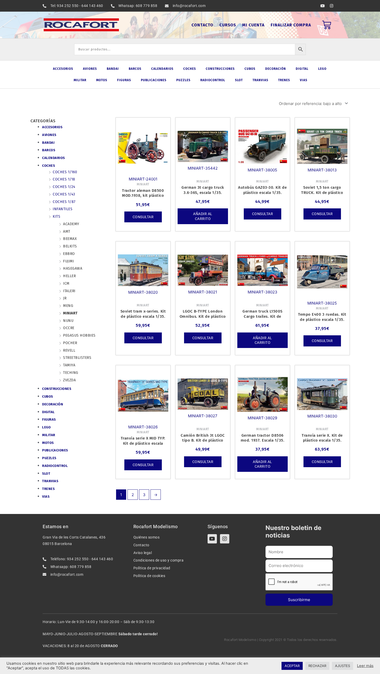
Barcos (135, 69)
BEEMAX (70, 239)
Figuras (124, 80)
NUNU (68, 321)
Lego (322, 69)
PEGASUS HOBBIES (79, 335)
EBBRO (69, 254)
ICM (66, 283)
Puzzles (183, 80)
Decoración (275, 69)
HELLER (69, 276)
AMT (66, 231)
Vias (303, 80)
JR (64, 298)
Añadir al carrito (202, 216)
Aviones (90, 69)
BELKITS (70, 246)
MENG (68, 306)
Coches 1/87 (64, 202)
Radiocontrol (212, 80)
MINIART (70, 313)
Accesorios (63, 69)
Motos (101, 80)
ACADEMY (71, 224)
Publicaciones (153, 80)
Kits (56, 216)
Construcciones (220, 69)
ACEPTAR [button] (292, 666)
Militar (80, 80)
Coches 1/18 (64, 179)
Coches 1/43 (64, 194)
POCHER (70, 343)
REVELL (69, 350)
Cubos (250, 69)
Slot (239, 80)
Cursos (227, 24)
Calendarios (162, 69)
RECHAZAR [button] (317, 666)
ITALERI (69, 291)
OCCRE (68, 328)
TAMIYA (69, 365)
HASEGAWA (72, 268)
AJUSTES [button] (342, 666)
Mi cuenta (253, 24)
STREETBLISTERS (77, 357)
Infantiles (62, 209)
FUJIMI (68, 261)
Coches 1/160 (65, 172)
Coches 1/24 (64, 187)
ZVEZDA (69, 380)
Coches (189, 69)
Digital (302, 69)
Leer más (365, 665)
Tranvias (260, 80)
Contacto (202, 24)
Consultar (143, 217)
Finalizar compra (291, 24)
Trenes (284, 80)
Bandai (113, 69)
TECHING (70, 372)
